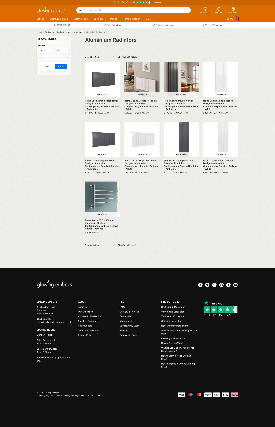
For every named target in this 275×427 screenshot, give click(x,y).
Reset (46, 66)
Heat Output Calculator (173, 307)
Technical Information (172, 316)
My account (205, 12)
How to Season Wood (172, 343)
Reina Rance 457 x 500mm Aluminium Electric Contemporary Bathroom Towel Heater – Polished (101, 224)
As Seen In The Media (89, 316)
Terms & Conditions (88, 330)
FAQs (122, 307)
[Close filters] (72, 37)
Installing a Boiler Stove (173, 338)
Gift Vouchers (85, 325)
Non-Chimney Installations (174, 325)
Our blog (218, 12)
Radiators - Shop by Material (70, 32)
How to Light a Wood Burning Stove (176, 357)
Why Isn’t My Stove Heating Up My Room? (179, 332)
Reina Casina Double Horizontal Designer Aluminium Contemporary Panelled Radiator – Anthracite (102, 105)
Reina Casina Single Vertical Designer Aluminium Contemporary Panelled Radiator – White (220, 164)
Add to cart (102, 238)
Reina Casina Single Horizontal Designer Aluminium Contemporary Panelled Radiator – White (141, 164)
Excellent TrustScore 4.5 (125, 2)
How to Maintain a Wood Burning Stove (178, 365)
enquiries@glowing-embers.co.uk (54, 322)
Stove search (233, 12)
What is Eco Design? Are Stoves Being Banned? (177, 349)
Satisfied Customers (88, 321)
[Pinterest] (214, 285)
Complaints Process (130, 335)
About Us (82, 307)
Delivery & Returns (129, 311)
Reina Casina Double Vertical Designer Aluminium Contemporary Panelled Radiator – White (220, 105)
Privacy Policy (85, 335)
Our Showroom (86, 311)
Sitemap (124, 330)
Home (39, 32)
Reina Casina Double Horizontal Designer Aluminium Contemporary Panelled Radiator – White (141, 105)
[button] (231, 19)
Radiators (49, 32)
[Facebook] (200, 285)
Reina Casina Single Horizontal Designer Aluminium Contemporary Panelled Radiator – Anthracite (102, 164)
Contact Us (125, 316)
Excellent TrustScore (217, 315)
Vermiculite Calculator (172, 311)
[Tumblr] (228, 285)
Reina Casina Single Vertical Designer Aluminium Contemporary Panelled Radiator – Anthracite (181, 164)
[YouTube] (235, 285)
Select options (102, 119)
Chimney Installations (172, 321)
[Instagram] (221, 285)
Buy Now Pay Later (129, 325)
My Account (126, 321)
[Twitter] (207, 285)
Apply (61, 66)
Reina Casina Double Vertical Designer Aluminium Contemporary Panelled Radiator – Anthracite (181, 105)
